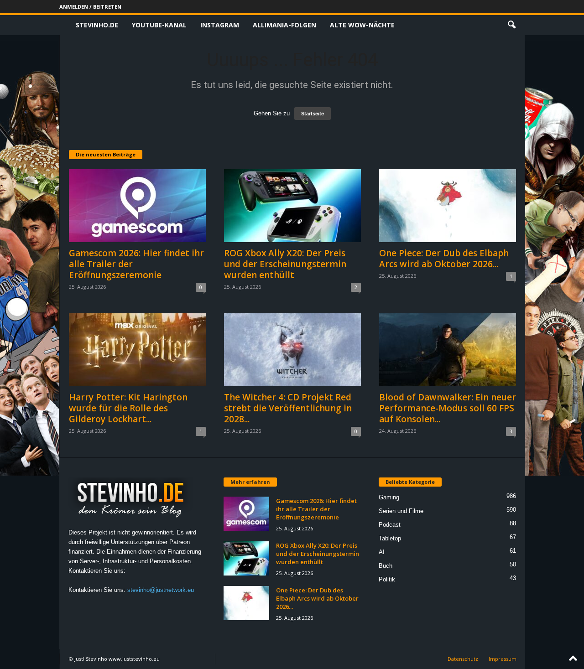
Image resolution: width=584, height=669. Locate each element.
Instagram (219, 25)
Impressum (502, 658)
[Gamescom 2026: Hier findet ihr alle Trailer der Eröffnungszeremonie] (137, 205)
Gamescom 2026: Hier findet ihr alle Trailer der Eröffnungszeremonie (316, 509)
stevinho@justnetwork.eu (160, 589)
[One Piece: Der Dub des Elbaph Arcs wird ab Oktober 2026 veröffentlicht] (447, 205)
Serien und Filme (401, 511)
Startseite (312, 113)
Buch (385, 565)
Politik (387, 579)
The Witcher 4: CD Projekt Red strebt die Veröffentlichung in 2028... (288, 408)
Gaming (389, 497)
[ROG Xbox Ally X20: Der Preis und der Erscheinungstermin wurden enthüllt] (292, 205)
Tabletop (390, 538)
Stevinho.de (97, 25)
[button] (511, 25)
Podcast (390, 524)
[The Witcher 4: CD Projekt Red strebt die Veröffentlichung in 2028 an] (292, 349)
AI (382, 552)
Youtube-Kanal (159, 25)
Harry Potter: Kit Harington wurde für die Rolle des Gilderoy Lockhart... (128, 408)
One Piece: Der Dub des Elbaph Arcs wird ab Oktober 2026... (444, 258)
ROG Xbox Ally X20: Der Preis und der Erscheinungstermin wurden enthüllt (285, 264)
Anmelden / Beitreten (90, 6)
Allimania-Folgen (284, 25)
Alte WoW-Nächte (362, 25)
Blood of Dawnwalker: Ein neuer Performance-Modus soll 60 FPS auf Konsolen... (447, 408)
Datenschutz (463, 658)
